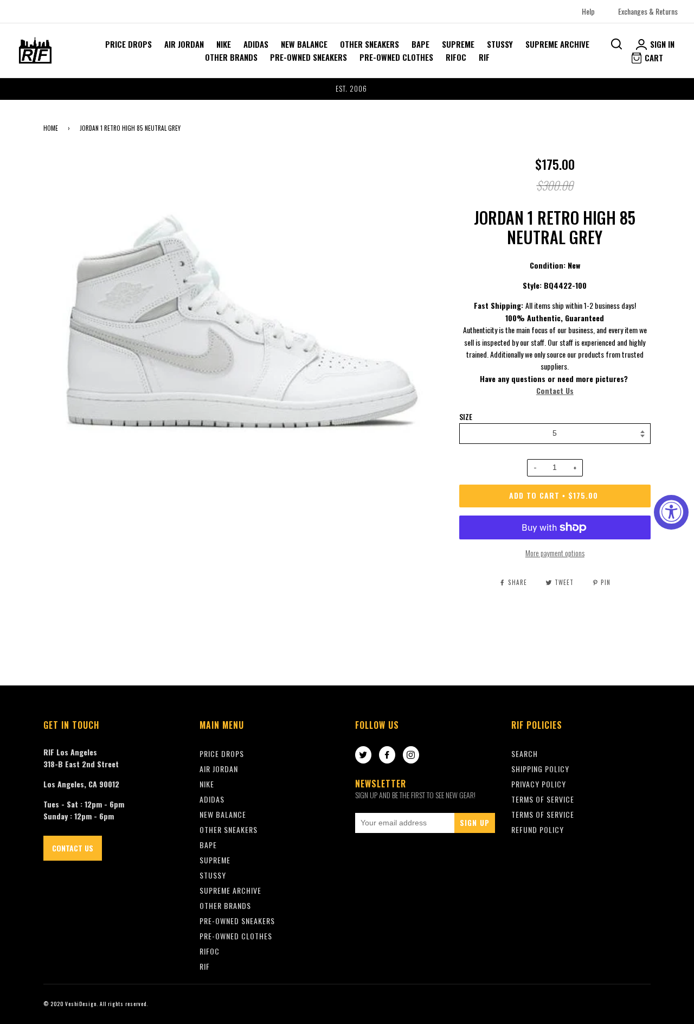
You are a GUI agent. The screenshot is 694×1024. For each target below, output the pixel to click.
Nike (223, 44)
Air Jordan (184, 44)
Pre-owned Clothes (396, 57)
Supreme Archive (557, 44)
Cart (652, 57)
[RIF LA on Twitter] (363, 755)
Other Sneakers (369, 44)
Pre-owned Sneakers (308, 57)
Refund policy (537, 829)
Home (50, 128)
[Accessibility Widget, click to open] (671, 512)
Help (588, 11)
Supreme (458, 44)
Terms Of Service (542, 799)
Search (524, 753)
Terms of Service (542, 814)
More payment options (554, 552)
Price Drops (128, 44)
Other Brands (231, 57)
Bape (420, 44)
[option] (347, 89)
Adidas (255, 44)
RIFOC (456, 57)
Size (465, 417)
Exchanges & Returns (648, 11)
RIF (484, 57)
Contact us (72, 848)
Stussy (500, 44)
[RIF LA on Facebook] (387, 755)
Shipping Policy (540, 768)
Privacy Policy (538, 784)
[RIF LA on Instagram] (411, 755)
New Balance (304, 44)
